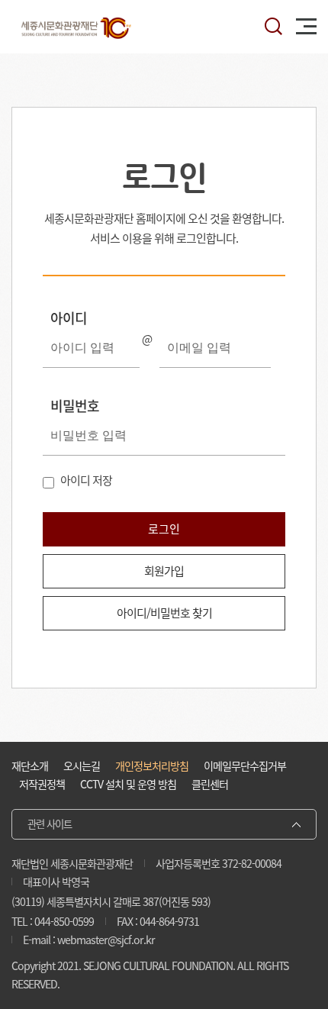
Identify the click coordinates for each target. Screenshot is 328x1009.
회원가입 (164, 571)
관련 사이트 (49, 824)
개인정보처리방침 (151, 766)
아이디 (68, 318)
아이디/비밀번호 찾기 (164, 612)
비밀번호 (74, 405)
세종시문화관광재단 (76, 26)
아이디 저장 (86, 480)
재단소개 (29, 766)
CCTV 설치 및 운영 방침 (128, 784)
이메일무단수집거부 (245, 766)
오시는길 (81, 766)
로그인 (164, 529)
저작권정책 (42, 784)
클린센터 (209, 784)
